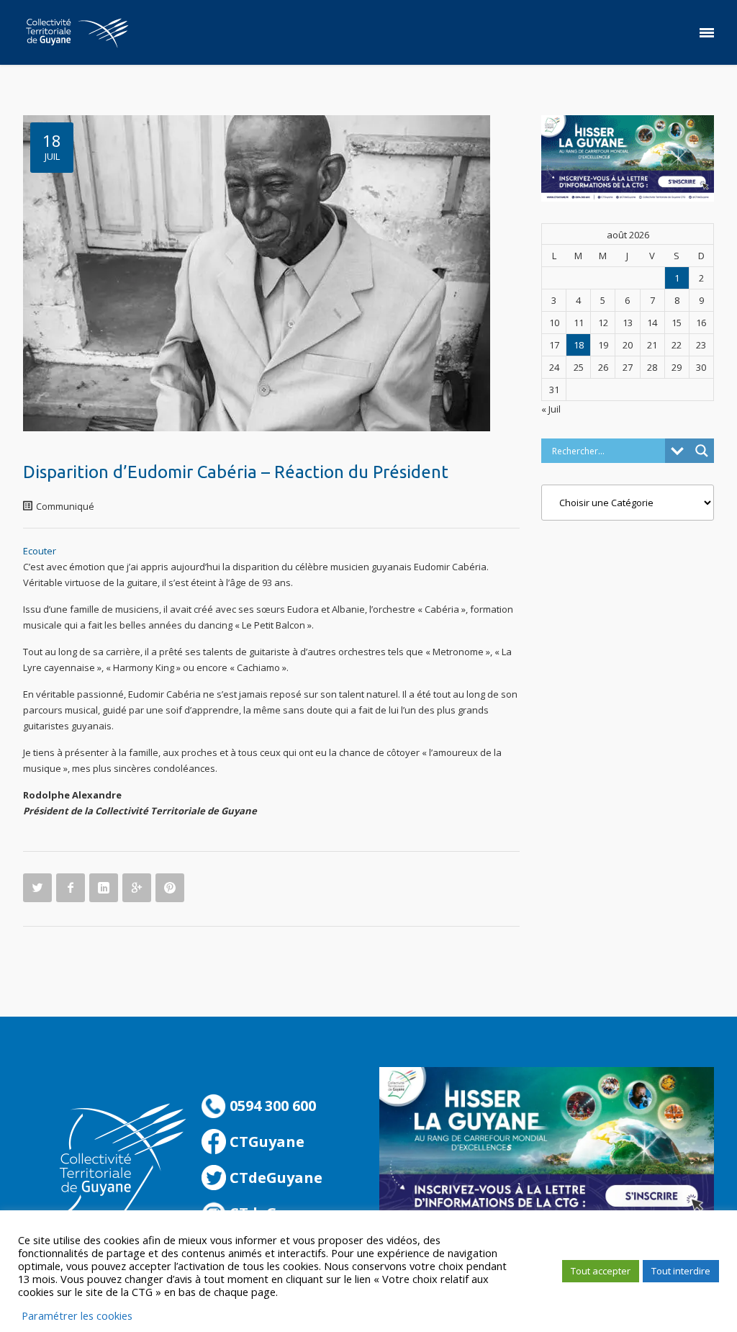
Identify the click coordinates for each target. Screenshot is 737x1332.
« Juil (551, 408)
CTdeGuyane (274, 1177)
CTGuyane (265, 1141)
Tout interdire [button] (680, 1270)
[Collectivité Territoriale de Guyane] (77, 32)
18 (579, 344)
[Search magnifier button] (701, 450)
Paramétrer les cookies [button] (77, 1315)
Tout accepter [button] (600, 1270)
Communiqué (65, 506)
